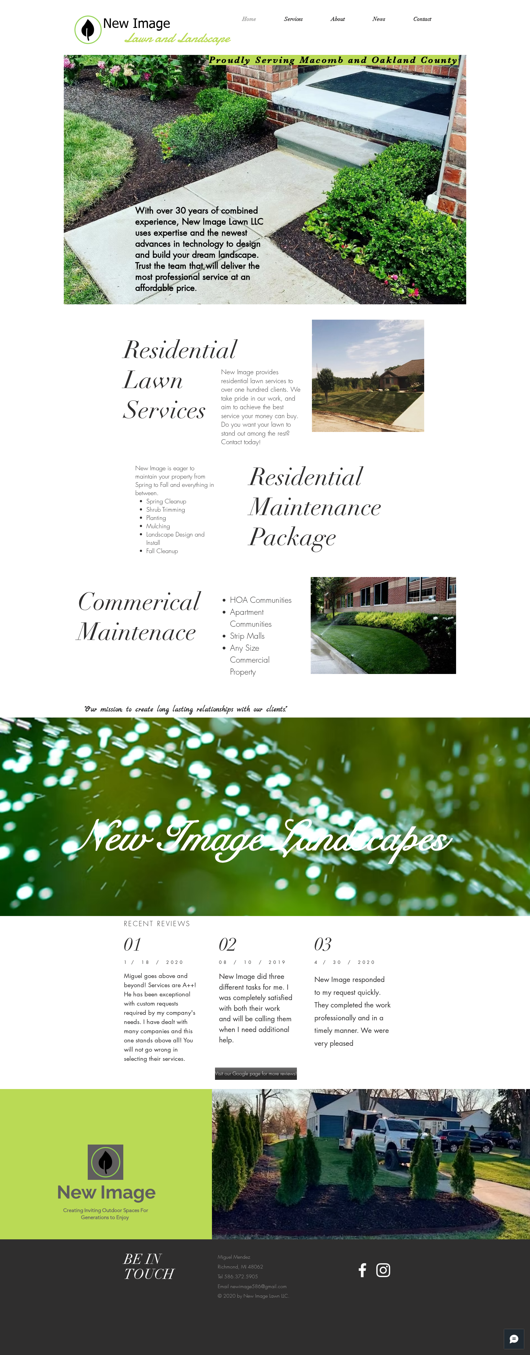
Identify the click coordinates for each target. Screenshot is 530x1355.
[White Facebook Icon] (362, 1270)
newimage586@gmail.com (258, 1286)
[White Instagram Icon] (383, 1270)
